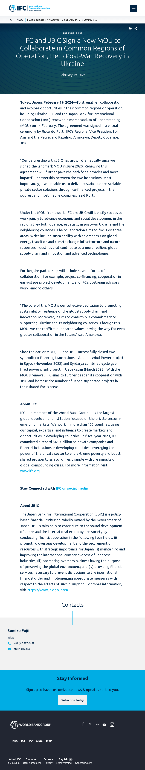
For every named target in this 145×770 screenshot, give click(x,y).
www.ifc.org (30, 471)
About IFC (15, 759)
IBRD (15, 741)
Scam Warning (64, 763)
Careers (48, 759)
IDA (23, 741)
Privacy (49, 763)
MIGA (39, 741)
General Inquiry (83, 763)
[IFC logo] (29, 8)
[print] (129, 29)
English (63, 759)
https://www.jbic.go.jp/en (47, 590)
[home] (11, 20)
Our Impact (32, 759)
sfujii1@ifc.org (22, 649)
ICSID (49, 741)
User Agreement (32, 763)
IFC (31, 741)
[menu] (133, 8)
